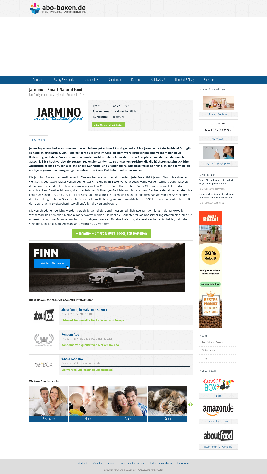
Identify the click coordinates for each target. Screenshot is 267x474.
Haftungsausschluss (161, 463)
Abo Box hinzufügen (104, 463)
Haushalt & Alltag (184, 79)
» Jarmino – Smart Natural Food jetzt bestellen (111, 233)
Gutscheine (208, 350)
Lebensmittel (91, 79)
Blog (204, 358)
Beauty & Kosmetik (63, 79)
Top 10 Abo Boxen (212, 342)
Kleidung (136, 79)
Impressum (183, 463)
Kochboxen (114, 79)
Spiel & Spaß (158, 79)
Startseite (38, 79)
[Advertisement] (133, 46)
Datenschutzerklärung (132, 463)
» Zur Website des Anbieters (108, 125)
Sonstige (209, 79)
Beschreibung (38, 139)
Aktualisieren (190, 404)
